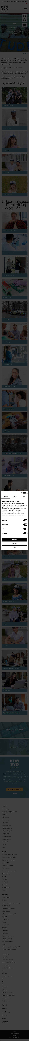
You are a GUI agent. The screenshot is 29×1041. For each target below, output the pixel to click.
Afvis (14, 547)
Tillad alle (14, 539)
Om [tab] (24, 496)
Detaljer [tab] (14, 496)
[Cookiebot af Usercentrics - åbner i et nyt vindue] (21, 493)
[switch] (25, 524)
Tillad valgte (14, 543)
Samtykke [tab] (5, 496)
